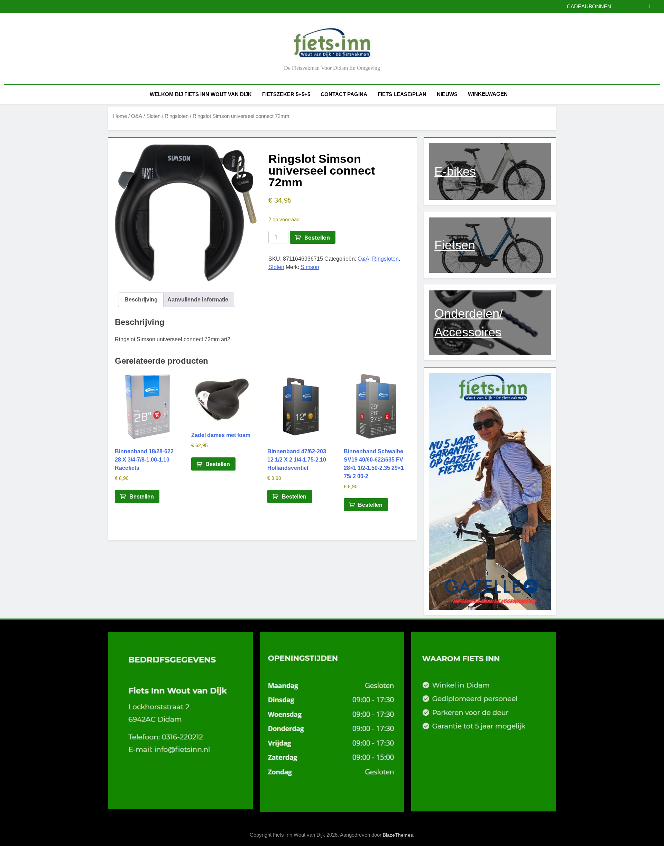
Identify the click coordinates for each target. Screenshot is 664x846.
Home (120, 116)
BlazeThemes (398, 835)
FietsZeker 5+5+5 (286, 94)
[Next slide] (655, 6)
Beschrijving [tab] (141, 300)
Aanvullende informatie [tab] (197, 300)
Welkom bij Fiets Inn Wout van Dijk (201, 94)
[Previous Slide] (644, 6)
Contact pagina (344, 94)
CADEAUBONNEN (589, 6)
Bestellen (317, 237)
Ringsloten (176, 116)
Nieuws (447, 94)
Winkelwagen (488, 94)
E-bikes (455, 171)
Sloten (153, 116)
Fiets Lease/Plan (402, 94)
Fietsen (454, 245)
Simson (310, 267)
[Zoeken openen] (658, 94)
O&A (136, 116)
